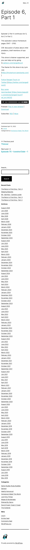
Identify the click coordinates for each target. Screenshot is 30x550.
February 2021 (6, 388)
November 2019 (6, 429)
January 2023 (6, 325)
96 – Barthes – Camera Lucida (11, 194)
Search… (4, 167)
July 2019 (4, 440)
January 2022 (6, 358)
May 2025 (4, 249)
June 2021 (4, 377)
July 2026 (4, 211)
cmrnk (5, 128)
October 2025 (6, 235)
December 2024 (6, 262)
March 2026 (5, 221)
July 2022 (4, 341)
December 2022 (6, 328)
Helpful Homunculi (7, 491)
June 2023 (4, 311)
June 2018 (4, 475)
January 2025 (6, 260)
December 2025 (6, 230)
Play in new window (15, 107)
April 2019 (4, 448)
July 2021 (4, 374)
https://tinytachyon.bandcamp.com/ (15, 73)
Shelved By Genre (7, 502)
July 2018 (4, 472)
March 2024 (5, 287)
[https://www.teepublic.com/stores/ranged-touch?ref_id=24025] (14, 95)
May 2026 (4, 216)
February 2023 (6, 322)
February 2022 (6, 355)
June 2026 (4, 213)
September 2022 (7, 336)
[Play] (3, 102)
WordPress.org (6, 524)
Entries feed (5, 518)
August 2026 (5, 208)
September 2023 (7, 303)
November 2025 (6, 232)
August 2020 (5, 404)
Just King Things (7, 497)
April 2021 (4, 382)
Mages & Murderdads (8, 499)
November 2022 (6, 331)
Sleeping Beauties (7, 192)
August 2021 (5, 371)
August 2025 (5, 241)
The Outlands (5, 508)
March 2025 (5, 254)
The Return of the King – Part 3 (11, 197)
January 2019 (5, 456)
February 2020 (6, 421)
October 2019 (5, 431)
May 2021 (4, 380)
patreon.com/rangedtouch (13, 63)
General (3, 488)
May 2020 (4, 412)
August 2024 (5, 273)
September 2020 (7, 401)
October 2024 (6, 268)
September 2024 (7, 271)
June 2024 (4, 279)
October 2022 (6, 333)
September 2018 (6, 467)
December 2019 (6, 426)
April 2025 (4, 251)
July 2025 (4, 243)
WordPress (18, 543)
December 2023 (6, 295)
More (16, 114)
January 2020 (6, 423)
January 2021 (5, 391)
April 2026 (4, 219)
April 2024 (4, 284)
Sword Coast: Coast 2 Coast (10, 505)
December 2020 (6, 393)
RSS (11, 114)
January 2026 (6, 227)
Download (5, 109)
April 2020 (4, 415)
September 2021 (6, 369)
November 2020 (6, 396)
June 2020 (4, 410)
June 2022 (4, 344)
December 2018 (6, 459)
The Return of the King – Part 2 (11, 200)
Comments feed (6, 521)
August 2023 (5, 306)
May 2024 (4, 281)
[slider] (26, 102)
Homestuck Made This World (19, 130)
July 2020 (4, 407)
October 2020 (6, 399)
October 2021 (5, 366)
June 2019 (4, 442)
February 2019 (6, 453)
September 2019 (6, 434)
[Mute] (22, 102)
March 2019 (5, 451)
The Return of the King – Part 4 (12, 189)
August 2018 (5, 470)
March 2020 (5, 418)
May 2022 (4, 347)
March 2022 (5, 352)
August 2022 (5, 339)
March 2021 (5, 385)
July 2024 (4, 276)
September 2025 (7, 238)
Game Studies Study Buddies (11, 486)
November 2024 (6, 265)
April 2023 (4, 317)
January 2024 (6, 292)
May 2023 (4, 314)
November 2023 (6, 298)
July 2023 (4, 309)
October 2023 (6, 301)
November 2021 (6, 363)
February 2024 (6, 290)
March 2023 (5, 320)
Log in (3, 515)
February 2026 (6, 224)
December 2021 (6, 361)
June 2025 (4, 246)
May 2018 (4, 478)
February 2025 (6, 257)
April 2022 (4, 350)
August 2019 (5, 437)
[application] (15, 102)
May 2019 (4, 445)
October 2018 (5, 464)
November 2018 (6, 461)
